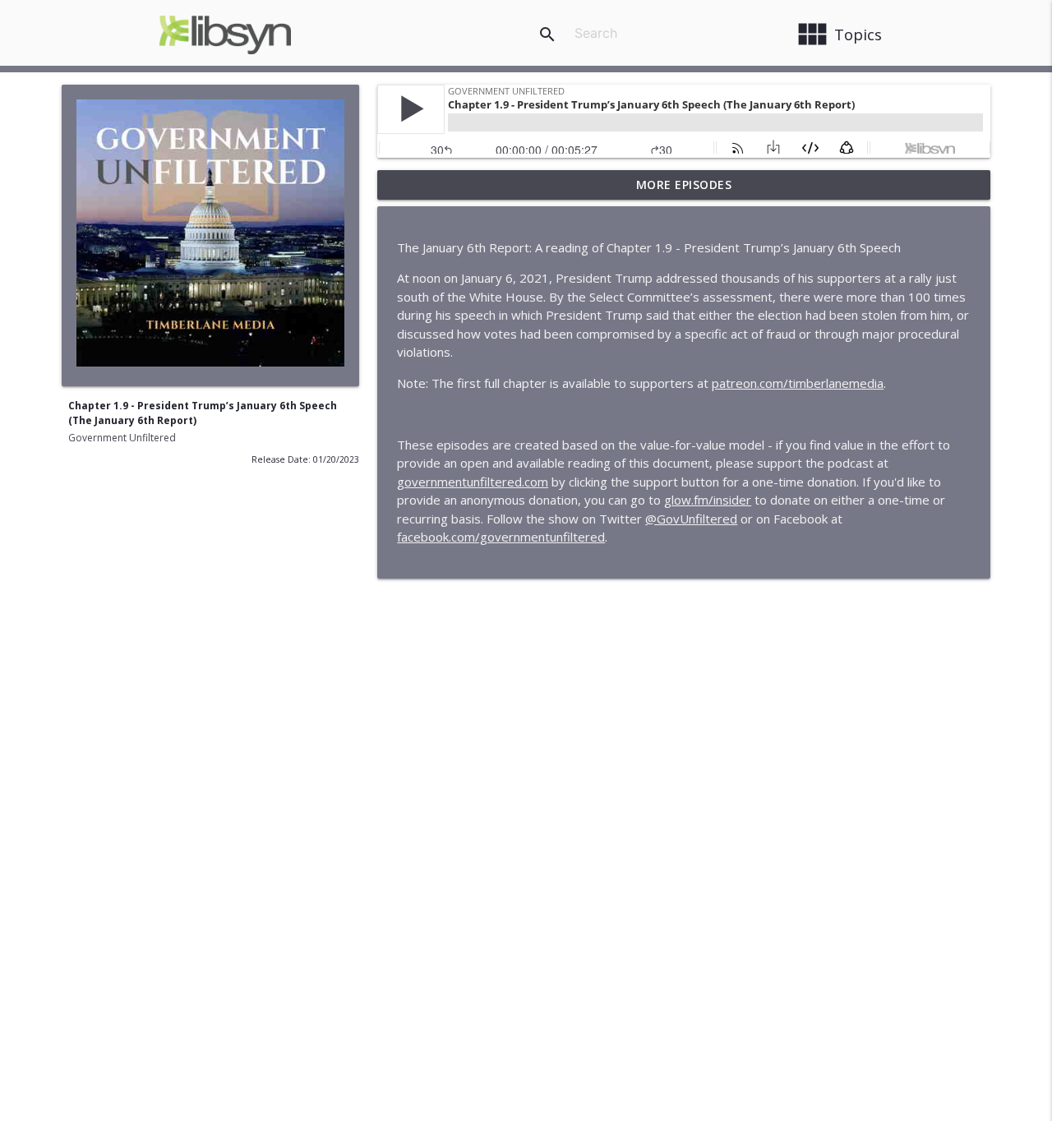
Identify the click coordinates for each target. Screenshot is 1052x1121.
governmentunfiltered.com (472, 481)
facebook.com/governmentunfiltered (501, 536)
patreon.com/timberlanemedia (798, 383)
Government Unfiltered (122, 438)
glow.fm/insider (707, 499)
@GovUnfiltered (691, 518)
